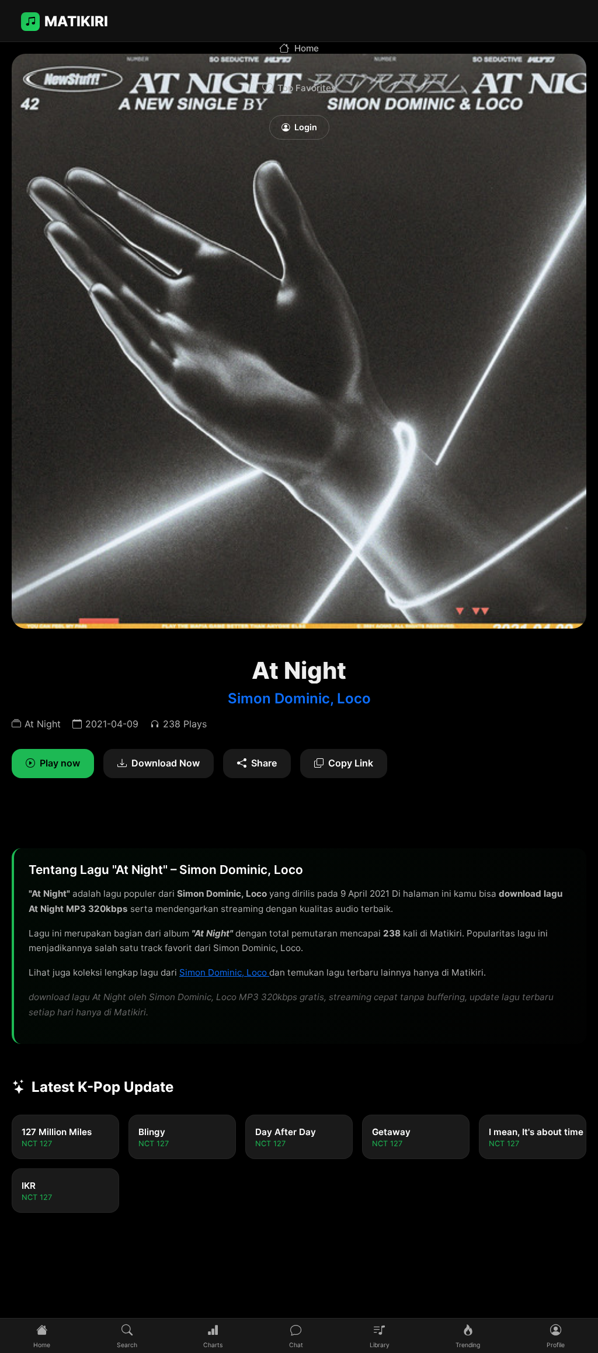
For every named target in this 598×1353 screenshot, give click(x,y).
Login (305, 127)
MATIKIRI (76, 21)
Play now (60, 763)
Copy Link (350, 763)
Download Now (165, 763)
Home (306, 48)
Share (264, 763)
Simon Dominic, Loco (299, 698)
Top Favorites (306, 87)
